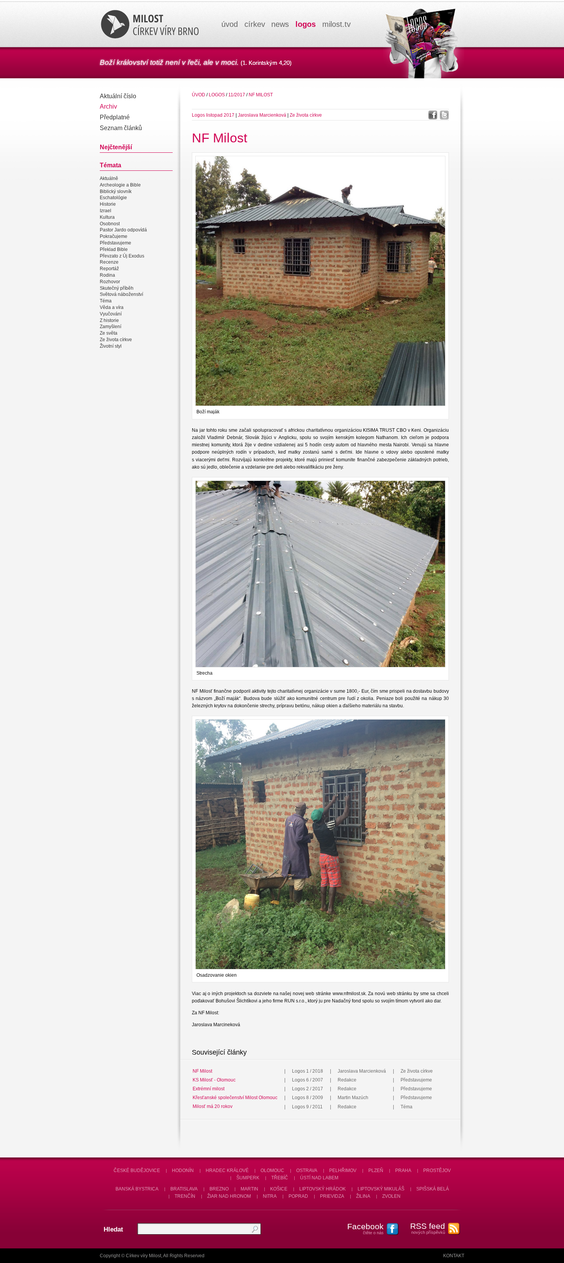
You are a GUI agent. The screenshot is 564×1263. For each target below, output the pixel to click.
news (280, 24)
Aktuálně (109, 178)
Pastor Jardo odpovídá (123, 230)
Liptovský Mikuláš (381, 1189)
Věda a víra (112, 307)
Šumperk (247, 1177)
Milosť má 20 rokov (213, 1106)
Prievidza (332, 1196)
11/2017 (236, 94)
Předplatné (115, 117)
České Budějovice (137, 1170)
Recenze (109, 262)
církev (254, 24)
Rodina (107, 275)
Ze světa (108, 333)
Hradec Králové (227, 1170)
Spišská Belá (432, 1189)
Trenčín (185, 1196)
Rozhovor (110, 281)
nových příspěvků (427, 1228)
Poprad (298, 1196)
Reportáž (109, 268)
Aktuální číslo (118, 96)
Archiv (108, 106)
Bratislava (184, 1189)
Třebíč (279, 1177)
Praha (403, 1170)
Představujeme (115, 243)
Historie (108, 204)
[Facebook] (432, 115)
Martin (249, 1189)
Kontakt (453, 1255)
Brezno (219, 1189)
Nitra (270, 1196)
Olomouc (272, 1170)
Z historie (109, 320)
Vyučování (111, 314)
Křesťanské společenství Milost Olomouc (235, 1097)
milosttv (336, 24)
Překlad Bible (114, 249)
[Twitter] (444, 115)
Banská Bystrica (136, 1189)
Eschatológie (113, 198)
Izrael (105, 210)
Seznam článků (121, 128)
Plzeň (375, 1170)
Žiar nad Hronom (229, 1196)
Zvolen (391, 1196)
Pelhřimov (342, 1170)
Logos (217, 94)
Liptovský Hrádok (322, 1189)
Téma (106, 301)
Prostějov (437, 1170)
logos (305, 24)
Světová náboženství (121, 294)
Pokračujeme (113, 236)
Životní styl (111, 346)
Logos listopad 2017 (213, 115)
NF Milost (261, 94)
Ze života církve (116, 339)
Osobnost (110, 223)
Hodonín (183, 1170)
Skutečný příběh (117, 288)
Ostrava (306, 1170)
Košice (278, 1189)
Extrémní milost (208, 1088)
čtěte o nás (365, 1228)
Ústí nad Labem (319, 1177)
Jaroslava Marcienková (262, 115)
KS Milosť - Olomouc (214, 1080)
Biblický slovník (116, 191)
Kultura (107, 217)
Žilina (363, 1196)
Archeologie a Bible (120, 185)
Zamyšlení (110, 327)
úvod (229, 24)
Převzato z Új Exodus (122, 256)
